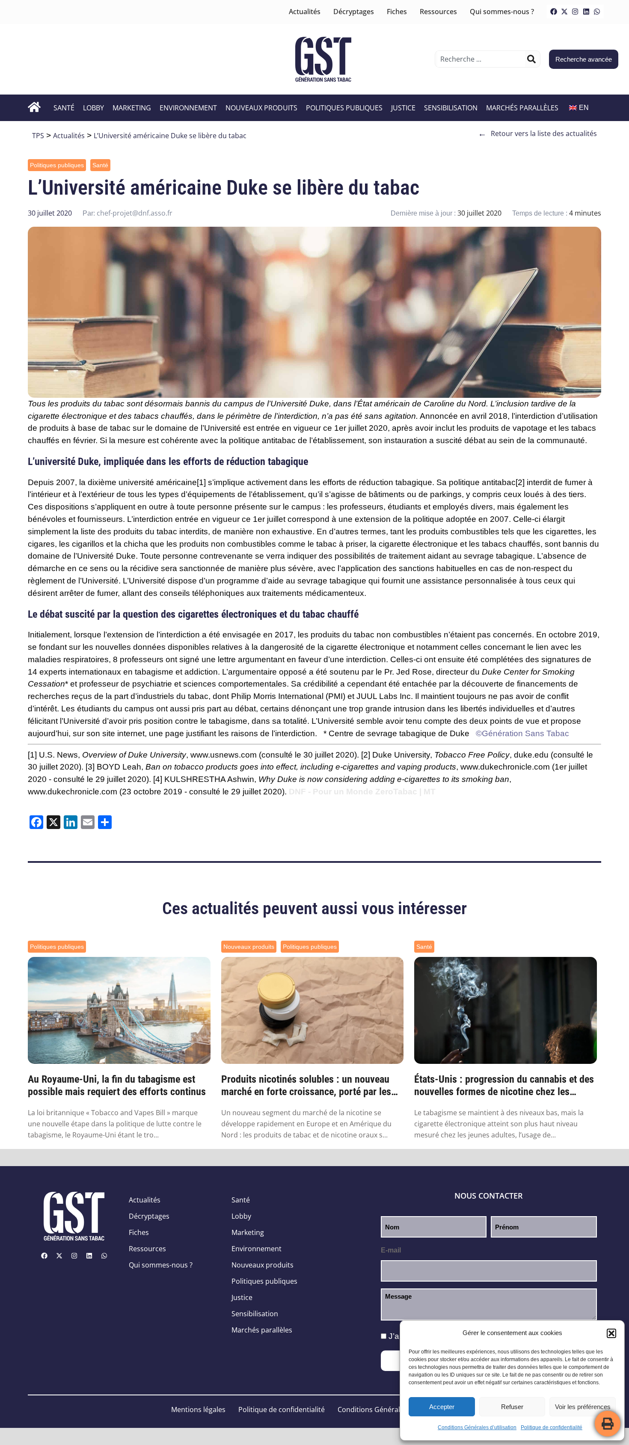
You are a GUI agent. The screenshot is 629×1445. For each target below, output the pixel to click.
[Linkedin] (586, 11)
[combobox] (481, 59)
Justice (403, 108)
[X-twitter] (564, 11)
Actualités (304, 11)
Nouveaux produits (261, 108)
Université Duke (299, 403)
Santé (63, 108)
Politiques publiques (344, 108)
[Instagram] (575, 11)
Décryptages (353, 11)
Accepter (441, 1406)
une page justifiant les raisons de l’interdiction (232, 733)
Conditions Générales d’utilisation (477, 1427)
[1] (201, 482)
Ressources (438, 11)
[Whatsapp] (597, 11)
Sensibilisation (451, 108)
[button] (611, 1333)
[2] (520, 482)
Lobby (93, 108)
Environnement (188, 108)
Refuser (512, 1406)
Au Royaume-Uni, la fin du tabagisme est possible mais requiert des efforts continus (117, 1085)
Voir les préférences (583, 1406)
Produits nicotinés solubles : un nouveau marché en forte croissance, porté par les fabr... (306, 1085)
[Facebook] (554, 11)
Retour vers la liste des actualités (537, 133)
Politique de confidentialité (551, 1427)
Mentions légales (198, 1409)
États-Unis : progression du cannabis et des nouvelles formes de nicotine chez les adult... (504, 1085)
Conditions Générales (372, 1409)
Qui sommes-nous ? (502, 11)
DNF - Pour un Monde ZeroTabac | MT (362, 791)
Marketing (132, 108)
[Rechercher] (531, 59)
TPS (38, 135)
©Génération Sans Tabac (522, 733)
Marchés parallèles (522, 108)
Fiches (397, 11)
